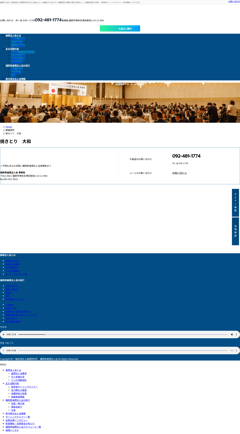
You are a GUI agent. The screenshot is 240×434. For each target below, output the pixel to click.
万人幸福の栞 (17, 42)
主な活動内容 (12, 383)
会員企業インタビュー (15, 299)
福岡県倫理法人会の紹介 (18, 400)
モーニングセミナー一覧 (16, 274)
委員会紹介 (16, 72)
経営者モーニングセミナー (22, 52)
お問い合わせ (234, 1)
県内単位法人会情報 (16, 413)
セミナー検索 (235, 203)
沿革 (13, 75)
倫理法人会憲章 (18, 38)
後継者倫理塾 (17, 62)
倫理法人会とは (12, 260)
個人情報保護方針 (13, 321)
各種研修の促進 (18, 58)
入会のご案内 (125, 28)
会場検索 (235, 231)
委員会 (8, 292)
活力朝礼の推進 (18, 55)
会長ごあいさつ (12, 285)
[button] (206, 173)
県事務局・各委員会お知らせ (18, 311)
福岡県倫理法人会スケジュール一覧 (21, 314)
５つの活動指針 (18, 45)
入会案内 (9, 304)
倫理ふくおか (11, 308)
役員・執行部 (17, 68)
